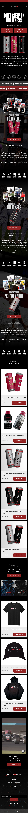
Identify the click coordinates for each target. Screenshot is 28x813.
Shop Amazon (20, 30)
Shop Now (14, 139)
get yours (14, 575)
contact (14, 789)
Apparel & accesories (14, 782)
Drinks (14, 779)
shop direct (7, 30)
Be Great (14, 786)
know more (14, 764)
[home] (14, 6)
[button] (3, 6)
